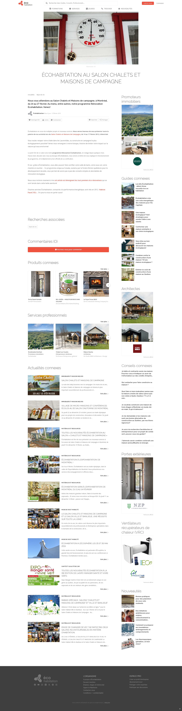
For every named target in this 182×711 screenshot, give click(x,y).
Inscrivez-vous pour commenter (69, 249)
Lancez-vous (148, 3)
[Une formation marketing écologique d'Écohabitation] (128, 223)
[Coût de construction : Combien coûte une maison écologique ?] (128, 266)
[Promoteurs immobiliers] (41, 336)
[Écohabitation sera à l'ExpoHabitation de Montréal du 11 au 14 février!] (44, 501)
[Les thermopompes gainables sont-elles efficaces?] (128, 650)
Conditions (87, 693)
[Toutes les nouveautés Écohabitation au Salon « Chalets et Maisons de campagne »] (44, 447)
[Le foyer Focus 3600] (96, 284)
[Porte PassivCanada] (41, 284)
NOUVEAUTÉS (126, 9)
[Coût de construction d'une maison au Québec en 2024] (128, 280)
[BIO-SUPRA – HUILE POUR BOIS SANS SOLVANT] (68, 284)
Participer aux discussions (139, 687)
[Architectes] (96, 336)
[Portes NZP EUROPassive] (137, 485)
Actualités (31, 95)
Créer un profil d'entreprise (139, 679)
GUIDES (92, 9)
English (107, 703)
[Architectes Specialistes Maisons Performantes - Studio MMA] (137, 324)
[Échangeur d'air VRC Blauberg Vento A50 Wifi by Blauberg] (137, 558)
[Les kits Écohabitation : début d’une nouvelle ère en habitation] (128, 194)
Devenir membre (89, 682)
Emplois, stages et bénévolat (93, 685)
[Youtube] (38, 684)
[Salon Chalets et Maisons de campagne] (44, 395)
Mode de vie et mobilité (70, 509)
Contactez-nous (89, 690)
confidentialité (98, 693)
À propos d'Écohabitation (92, 679)
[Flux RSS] (56, 684)
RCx (34, 192)
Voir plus (104, 269)
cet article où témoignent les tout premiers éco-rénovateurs (78, 180)
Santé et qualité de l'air (71, 566)
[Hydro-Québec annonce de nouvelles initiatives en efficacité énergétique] (128, 621)
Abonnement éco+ (136, 682)
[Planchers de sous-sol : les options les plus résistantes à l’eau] (128, 607)
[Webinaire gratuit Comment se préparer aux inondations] (128, 636)
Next (108, 285)
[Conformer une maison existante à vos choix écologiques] (128, 237)
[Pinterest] (52, 684)
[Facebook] (34, 684)
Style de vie (41, 95)
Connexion (160, 3)
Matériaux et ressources (71, 428)
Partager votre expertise (138, 685)
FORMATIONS (57, 9)
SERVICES (76, 9)
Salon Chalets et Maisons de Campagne (65, 134)
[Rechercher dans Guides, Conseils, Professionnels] (47, 3)
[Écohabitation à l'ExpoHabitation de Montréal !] (44, 474)
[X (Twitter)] (49, 684)
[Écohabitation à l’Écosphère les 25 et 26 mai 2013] (44, 558)
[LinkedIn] (45, 684)
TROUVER (108, 9)
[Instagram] (42, 684)
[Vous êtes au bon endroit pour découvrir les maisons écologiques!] (128, 252)
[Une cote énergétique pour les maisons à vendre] (128, 209)
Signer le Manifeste (90, 687)
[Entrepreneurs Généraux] (68, 336)
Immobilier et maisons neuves (72, 376)
